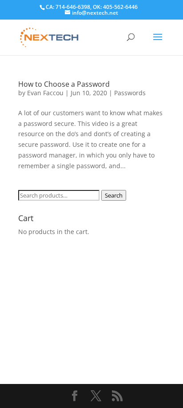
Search (114, 195)
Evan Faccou (45, 93)
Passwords (130, 93)
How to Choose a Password (64, 84)
